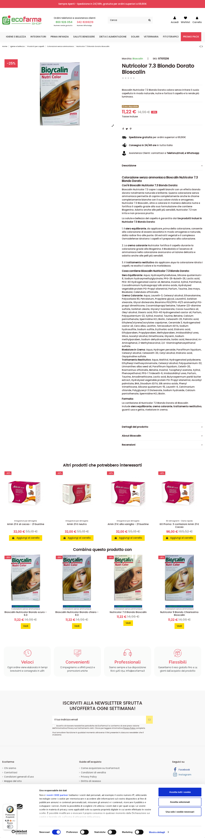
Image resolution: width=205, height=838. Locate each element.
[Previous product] (200, 46)
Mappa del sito (13, 781)
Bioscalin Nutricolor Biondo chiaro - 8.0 (76, 613)
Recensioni (128, 444)
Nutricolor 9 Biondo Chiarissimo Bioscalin (179, 613)
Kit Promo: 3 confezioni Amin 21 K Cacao (179, 525)
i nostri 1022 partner (56, 795)
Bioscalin (138, 58)
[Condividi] (123, 128)
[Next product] (202, 46)
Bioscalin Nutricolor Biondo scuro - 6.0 (26, 613)
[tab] (162, 165)
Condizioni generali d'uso (19, 776)
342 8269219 (85, 22)
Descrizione (129, 165)
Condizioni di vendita (93, 772)
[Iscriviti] (149, 720)
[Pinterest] (130, 128)
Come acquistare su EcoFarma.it (100, 768)
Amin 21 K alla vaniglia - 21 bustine (128, 524)
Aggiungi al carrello (27, 537)
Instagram (184, 774)
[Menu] (15, 806)
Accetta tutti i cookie (180, 792)
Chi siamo (10, 768)
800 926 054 (64, 22)
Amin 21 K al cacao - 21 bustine (25, 524)
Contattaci (10, 772)
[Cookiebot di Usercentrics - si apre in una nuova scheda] (19, 832)
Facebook (184, 769)
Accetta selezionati (180, 802)
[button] (16, 36)
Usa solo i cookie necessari (180, 811)
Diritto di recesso (91, 781)
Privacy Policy (129, 728)
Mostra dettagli (157, 832)
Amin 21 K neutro (77, 524)
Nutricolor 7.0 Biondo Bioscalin (128, 612)
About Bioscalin (131, 435)
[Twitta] (127, 128)
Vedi (25, 626)
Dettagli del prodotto (135, 427)
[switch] (84, 832)
